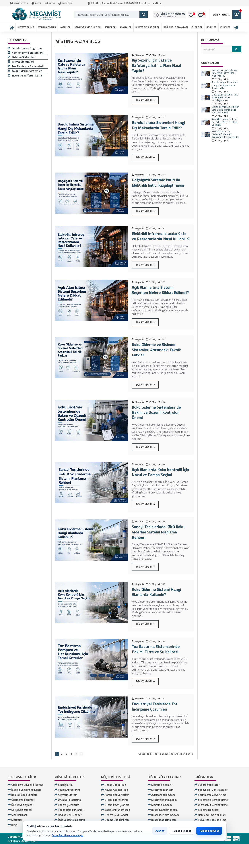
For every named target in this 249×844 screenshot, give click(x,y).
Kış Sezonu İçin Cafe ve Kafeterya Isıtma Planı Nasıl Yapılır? (156, 65)
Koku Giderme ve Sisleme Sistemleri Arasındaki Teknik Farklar (156, 350)
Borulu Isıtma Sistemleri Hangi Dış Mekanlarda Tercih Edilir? (158, 125)
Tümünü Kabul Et (209, 830)
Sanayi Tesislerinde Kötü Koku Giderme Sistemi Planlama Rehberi (158, 532)
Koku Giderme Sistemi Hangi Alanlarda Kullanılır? (156, 592)
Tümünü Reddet (181, 830)
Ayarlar (159, 830)
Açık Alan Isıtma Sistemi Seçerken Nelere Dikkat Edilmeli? (160, 290)
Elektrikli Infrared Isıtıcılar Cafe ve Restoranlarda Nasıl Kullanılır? (161, 236)
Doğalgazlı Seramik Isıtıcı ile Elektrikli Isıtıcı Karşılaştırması (158, 182)
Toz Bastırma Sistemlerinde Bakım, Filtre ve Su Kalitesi (156, 649)
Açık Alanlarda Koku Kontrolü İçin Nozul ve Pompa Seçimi (160, 472)
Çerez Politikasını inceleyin (67, 835)
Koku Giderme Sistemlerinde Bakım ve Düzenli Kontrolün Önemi (156, 412)
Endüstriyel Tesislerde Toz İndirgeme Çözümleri (155, 706)
